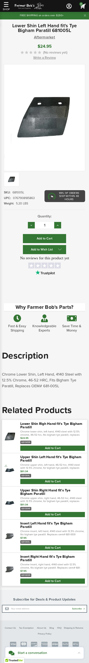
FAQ (59, 628)
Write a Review (44, 58)
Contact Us (10, 628)
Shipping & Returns (73, 628)
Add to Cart (52, 448)
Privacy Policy (44, 634)
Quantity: (45, 216)
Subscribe (77, 608)
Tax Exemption (26, 628)
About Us (41, 628)
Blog (51, 628)
